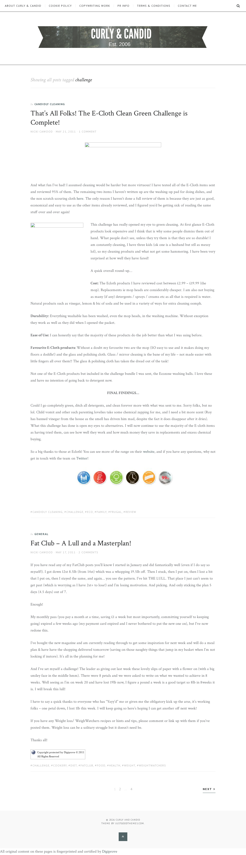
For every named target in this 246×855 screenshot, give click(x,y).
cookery (60, 765)
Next (208, 789)
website (148, 451)
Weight (129, 765)
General (41, 534)
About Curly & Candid (23, 5)
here (80, 198)
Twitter (81, 458)
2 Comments (88, 552)
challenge (74, 512)
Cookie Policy (60, 5)
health (114, 765)
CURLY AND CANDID (128, 819)
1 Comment (88, 131)
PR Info (123, 5)
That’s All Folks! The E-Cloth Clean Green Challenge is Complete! (109, 118)
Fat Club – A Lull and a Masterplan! (81, 543)
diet (73, 765)
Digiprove (109, 851)
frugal (116, 512)
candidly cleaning (47, 512)
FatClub (86, 765)
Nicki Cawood (42, 131)
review (130, 512)
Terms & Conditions (153, 5)
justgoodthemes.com (129, 823)
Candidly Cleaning (49, 104)
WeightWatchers (152, 765)
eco (90, 512)
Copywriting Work (94, 5)
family (102, 512)
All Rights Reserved (48, 756)
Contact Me (187, 5)
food (101, 765)
